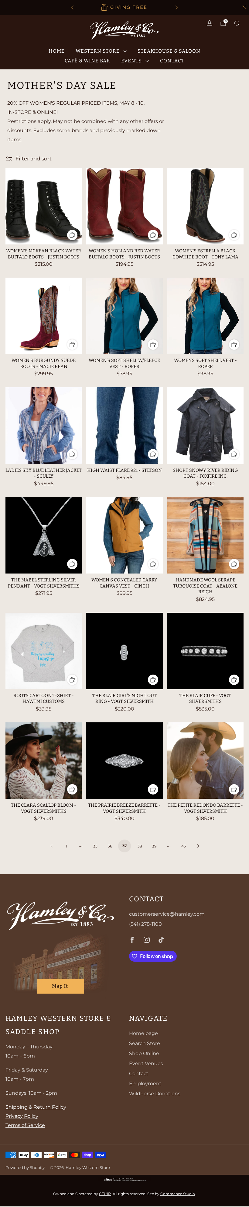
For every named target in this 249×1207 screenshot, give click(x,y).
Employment (145, 1083)
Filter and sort (33, 159)
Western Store (98, 51)
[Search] (237, 23)
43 (183, 846)
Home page (143, 1033)
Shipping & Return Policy (35, 1107)
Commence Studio (177, 1193)
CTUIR (105, 1193)
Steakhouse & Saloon (169, 51)
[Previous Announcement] (72, 7)
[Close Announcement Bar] (244, 7)
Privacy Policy (21, 1116)
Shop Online (144, 1053)
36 (110, 846)
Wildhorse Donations (154, 1093)
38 (140, 846)
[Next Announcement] (177, 7)
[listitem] (124, 7)
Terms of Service (25, 1125)
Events (131, 61)
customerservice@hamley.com (167, 914)
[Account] (209, 23)
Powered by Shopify (25, 1167)
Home (57, 51)
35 (95, 846)
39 (154, 846)
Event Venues (146, 1063)
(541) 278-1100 (145, 924)
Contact (172, 61)
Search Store (144, 1043)
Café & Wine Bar (87, 61)
